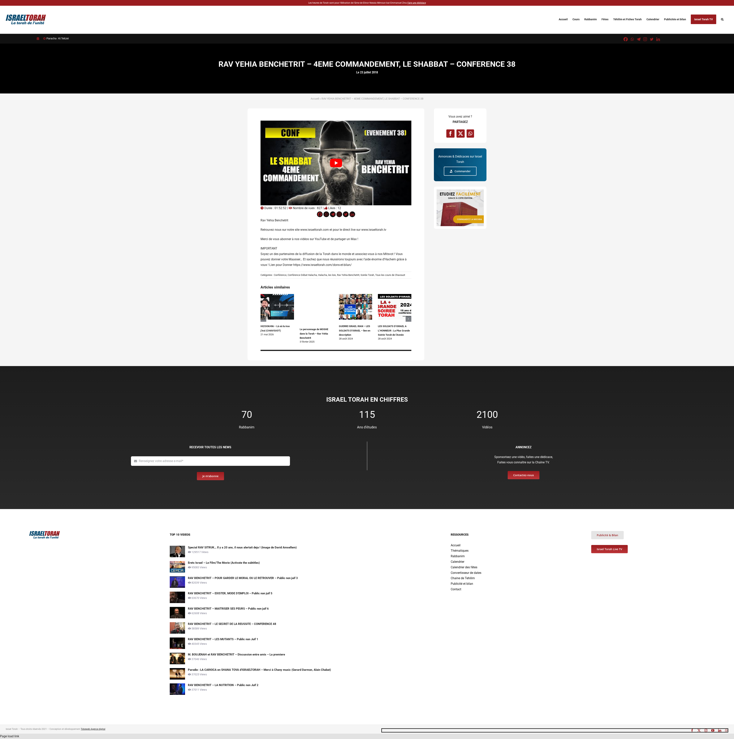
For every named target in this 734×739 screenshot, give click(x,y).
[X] (461, 133)
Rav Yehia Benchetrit (348, 275)
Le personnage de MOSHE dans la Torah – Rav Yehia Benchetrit (314, 333)
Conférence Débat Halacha (302, 275)
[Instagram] (645, 39)
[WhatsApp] (470, 133)
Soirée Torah (367, 275)
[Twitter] (651, 39)
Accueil (315, 98)
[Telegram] (638, 39)
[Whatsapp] (632, 39)
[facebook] (692, 730)
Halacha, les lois (327, 275)
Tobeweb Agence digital (93, 729)
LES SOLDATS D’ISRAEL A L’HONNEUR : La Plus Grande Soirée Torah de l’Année (394, 330)
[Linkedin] (658, 39)
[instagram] (705, 730)
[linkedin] (719, 730)
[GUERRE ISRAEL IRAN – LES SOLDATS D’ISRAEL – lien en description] (355, 296)
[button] (722, 19)
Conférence (280, 275)
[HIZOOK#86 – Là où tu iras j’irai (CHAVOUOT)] (277, 296)
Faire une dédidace (416, 3)
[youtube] (712, 730)
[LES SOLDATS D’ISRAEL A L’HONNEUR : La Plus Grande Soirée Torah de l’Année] (394, 296)
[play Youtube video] (336, 163)
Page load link (9, 736)
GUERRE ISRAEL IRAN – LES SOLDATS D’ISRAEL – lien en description (354, 330)
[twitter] (699, 730)
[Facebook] (625, 39)
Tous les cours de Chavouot (390, 275)
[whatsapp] (726, 730)
